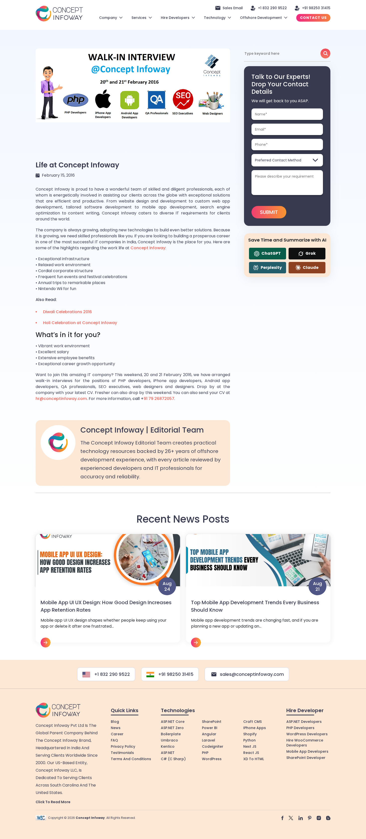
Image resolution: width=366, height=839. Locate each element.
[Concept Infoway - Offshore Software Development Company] (59, 13)
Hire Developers (175, 17)
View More (108, 590)
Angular (209, 734)
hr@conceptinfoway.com (61, 398)
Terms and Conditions (131, 758)
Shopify (250, 734)
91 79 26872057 (159, 398)
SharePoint (211, 721)
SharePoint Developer (305, 757)
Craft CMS (252, 721)
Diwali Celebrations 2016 (67, 312)
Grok (310, 253)
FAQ (114, 740)
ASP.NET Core (172, 721)
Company (108, 17)
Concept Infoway (147, 248)
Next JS (249, 746)
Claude (310, 267)
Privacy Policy (123, 746)
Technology (215, 17)
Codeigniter (212, 746)
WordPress (212, 758)
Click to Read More (53, 801)
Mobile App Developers (307, 751)
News (116, 727)
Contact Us (313, 17)
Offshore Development (261, 17)
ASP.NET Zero (172, 727)
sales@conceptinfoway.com (252, 674)
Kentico (168, 746)
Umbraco (169, 740)
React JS (251, 752)
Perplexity (271, 267)
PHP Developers (300, 727)
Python (249, 740)
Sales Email (233, 7)
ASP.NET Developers (304, 721)
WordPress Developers (307, 734)
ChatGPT (271, 253)
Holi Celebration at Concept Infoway (80, 323)
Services (138, 17)
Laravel (208, 740)
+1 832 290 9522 (272, 7)
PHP (205, 752)
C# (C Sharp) (173, 758)
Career (117, 734)
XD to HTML (253, 758)
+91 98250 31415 (316, 7)
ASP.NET (168, 752)
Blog (115, 721)
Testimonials (122, 752)
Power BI (209, 727)
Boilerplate (171, 734)
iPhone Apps (254, 727)
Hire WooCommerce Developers (304, 743)
